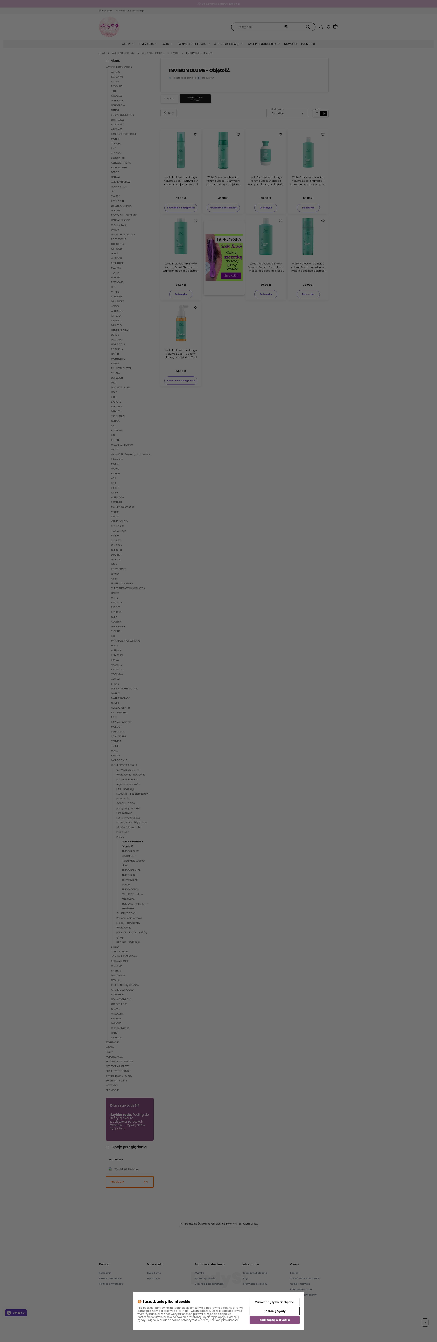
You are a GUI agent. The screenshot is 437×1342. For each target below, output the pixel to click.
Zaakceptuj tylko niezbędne (274, 1302)
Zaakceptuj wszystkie (274, 1320)
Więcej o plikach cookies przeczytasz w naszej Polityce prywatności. (192, 1320)
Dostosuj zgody (275, 1311)
